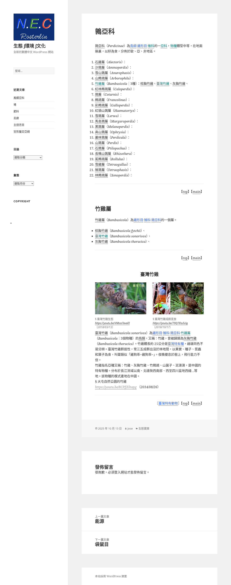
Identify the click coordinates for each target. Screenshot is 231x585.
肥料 (16, 111)
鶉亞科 (100, 46)
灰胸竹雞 (101, 241)
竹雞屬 (100, 220)
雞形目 (138, 220)
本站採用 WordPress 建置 (111, 576)
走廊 (16, 118)
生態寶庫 (143, 428)
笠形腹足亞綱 (22, 131)
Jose (130, 428)
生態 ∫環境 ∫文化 (30, 46)
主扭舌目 (19, 125)
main (197, 191)
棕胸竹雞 (146, 83)
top (185, 191)
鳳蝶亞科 (19, 98)
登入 (117, 472)
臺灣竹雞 (162, 83)
